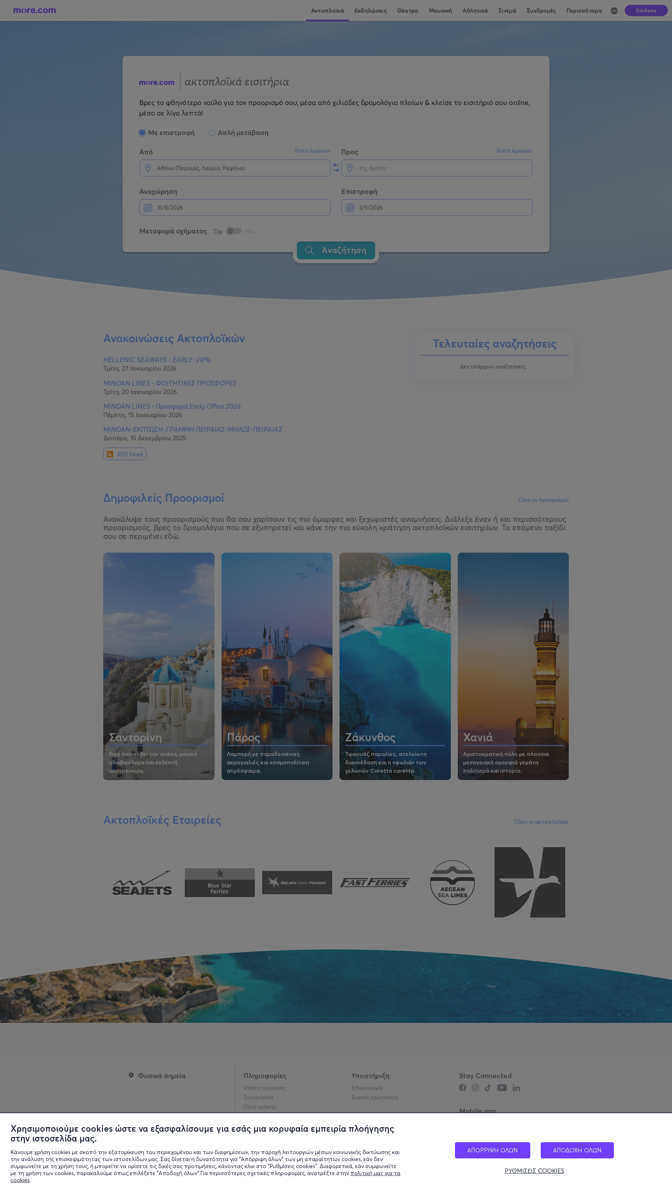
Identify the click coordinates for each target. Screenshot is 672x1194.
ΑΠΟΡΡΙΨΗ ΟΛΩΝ (492, 1150)
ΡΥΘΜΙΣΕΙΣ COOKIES (534, 1170)
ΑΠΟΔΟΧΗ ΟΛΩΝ (577, 1150)
